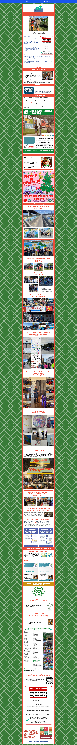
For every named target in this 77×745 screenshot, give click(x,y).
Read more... (26, 560)
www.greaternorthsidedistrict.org (41, 741)
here (35, 89)
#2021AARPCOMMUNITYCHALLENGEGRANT (30, 105)
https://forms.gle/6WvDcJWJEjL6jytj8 (32, 102)
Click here (35, 522)
